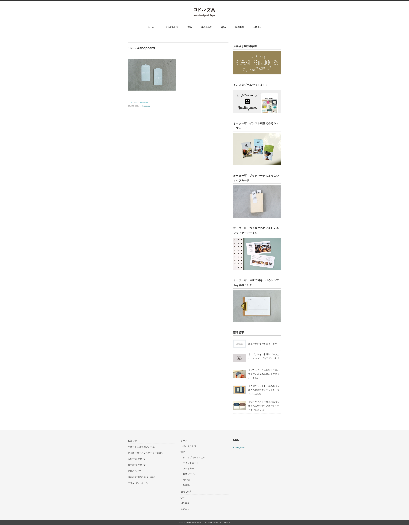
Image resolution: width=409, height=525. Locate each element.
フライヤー (188, 468)
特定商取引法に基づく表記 (141, 477)
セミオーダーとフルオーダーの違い (146, 453)
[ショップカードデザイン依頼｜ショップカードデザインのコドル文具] (204, 9)
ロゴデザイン (189, 474)
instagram (238, 447)
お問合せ (257, 27)
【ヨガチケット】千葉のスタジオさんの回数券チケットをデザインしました (263, 390)
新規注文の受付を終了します (262, 344)
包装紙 (186, 485)
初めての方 (206, 27)
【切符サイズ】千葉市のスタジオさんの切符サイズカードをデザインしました (263, 406)
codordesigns (145, 106)
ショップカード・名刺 (194, 457)
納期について (134, 471)
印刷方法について (137, 459)
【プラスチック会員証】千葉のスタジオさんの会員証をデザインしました (263, 374)
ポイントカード (191, 463)
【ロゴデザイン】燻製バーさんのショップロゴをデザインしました (263, 358)
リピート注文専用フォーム (141, 446)
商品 (190, 27)
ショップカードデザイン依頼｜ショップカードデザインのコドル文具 (205, 522)
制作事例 (239, 27)
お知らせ (132, 440)
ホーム (151, 27)
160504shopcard (141, 102)
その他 (186, 479)
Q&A (223, 27)
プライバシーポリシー (139, 483)
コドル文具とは (170, 27)
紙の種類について (137, 465)
